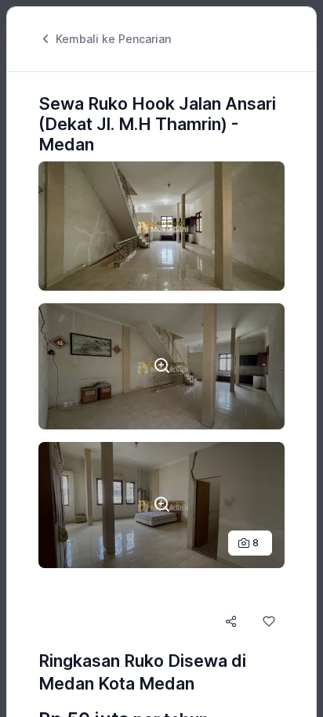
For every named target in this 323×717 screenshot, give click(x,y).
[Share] (231, 621)
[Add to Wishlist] (269, 621)
